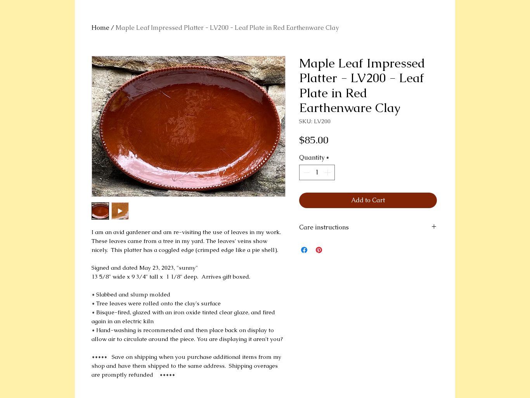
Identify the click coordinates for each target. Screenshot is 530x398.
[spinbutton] (317, 172)
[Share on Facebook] (304, 250)
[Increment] (328, 172)
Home (100, 28)
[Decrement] (305, 172)
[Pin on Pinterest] (319, 250)
